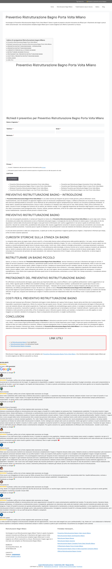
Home (52, 7)
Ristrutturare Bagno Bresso (66, 538)
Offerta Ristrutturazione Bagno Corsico (69, 551)
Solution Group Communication (67, 566)
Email (58, 129)
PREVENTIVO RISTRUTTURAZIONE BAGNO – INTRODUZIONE (24, 46)
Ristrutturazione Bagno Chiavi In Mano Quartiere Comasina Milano (78, 548)
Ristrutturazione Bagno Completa (21, 346)
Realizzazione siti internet (51, 566)
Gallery (97, 7)
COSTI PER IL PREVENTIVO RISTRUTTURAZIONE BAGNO (23, 56)
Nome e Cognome (12, 122)
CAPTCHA (9, 173)
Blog (103, 7)
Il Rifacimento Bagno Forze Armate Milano (70, 546)
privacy (44, 167)
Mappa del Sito (70, 565)
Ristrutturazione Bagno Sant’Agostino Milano (71, 535)
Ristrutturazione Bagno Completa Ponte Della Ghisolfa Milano (76, 543)
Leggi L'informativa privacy (45, 565)
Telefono (9, 129)
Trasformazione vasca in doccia (84, 7)
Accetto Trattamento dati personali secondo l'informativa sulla (27, 167)
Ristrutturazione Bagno (19, 342)
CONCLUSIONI (12, 58)
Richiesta (10, 135)
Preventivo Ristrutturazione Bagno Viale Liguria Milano (74, 533)
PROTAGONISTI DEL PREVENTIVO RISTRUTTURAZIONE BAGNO (25, 54)
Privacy (9, 164)
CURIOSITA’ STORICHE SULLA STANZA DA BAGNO (22, 50)
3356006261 (16, 554)
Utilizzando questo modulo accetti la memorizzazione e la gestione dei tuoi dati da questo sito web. (34, 170)
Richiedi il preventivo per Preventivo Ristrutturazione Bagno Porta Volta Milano (30, 44)
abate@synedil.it (15, 556)
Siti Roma (79, 566)
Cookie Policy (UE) (59, 565)
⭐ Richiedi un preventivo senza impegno (96, 1)
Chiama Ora (81, 1)
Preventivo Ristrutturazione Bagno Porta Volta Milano (22, 42)
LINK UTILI (10, 60)
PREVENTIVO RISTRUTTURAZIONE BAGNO (19, 48)
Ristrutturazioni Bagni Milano (64, 7)
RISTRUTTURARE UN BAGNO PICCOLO (18, 52)
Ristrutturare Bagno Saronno (66, 541)
